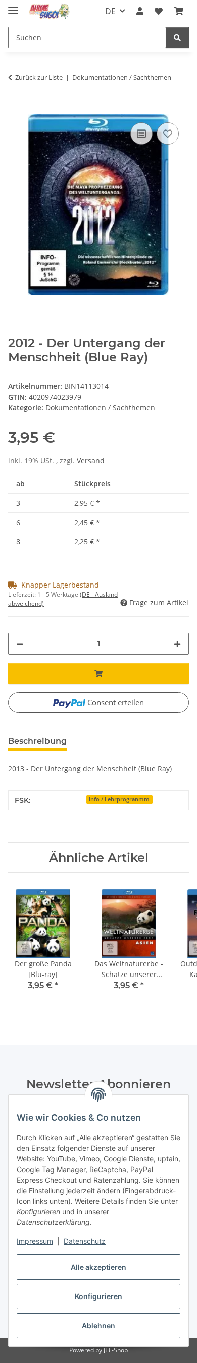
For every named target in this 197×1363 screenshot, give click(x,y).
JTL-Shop (116, 1350)
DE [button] (110, 11)
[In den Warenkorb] (16, 108)
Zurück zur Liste (39, 77)
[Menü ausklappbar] (13, 6)
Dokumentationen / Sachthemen (100, 407)
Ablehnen (98, 1325)
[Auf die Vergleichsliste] (141, 133)
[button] (140, 11)
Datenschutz (85, 1241)
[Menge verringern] (20, 643)
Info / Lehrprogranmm (119, 799)
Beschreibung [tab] (37, 741)
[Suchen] (177, 37)
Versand (91, 460)
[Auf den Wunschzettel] (168, 133)
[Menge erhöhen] (177, 643)
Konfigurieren (98, 1296)
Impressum (35, 1241)
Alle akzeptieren (98, 1267)
